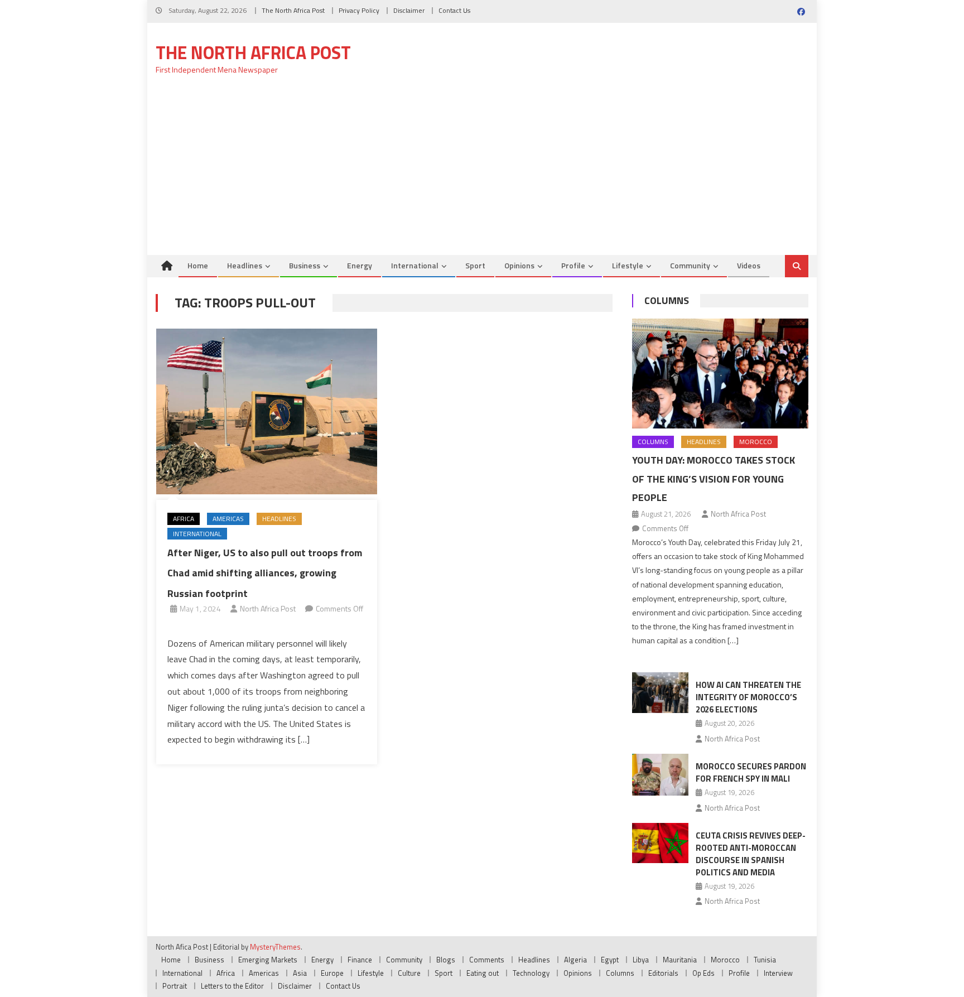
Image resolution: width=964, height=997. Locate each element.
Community (690, 265)
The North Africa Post (293, 10)
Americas (228, 518)
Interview (778, 973)
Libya (641, 959)
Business (304, 265)
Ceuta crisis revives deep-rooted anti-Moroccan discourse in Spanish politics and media (751, 854)
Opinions (519, 265)
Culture (409, 973)
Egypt (610, 959)
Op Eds (703, 973)
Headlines (244, 265)
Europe (332, 973)
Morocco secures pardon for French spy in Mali (751, 772)
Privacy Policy (359, 10)
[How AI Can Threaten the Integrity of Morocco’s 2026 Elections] (660, 692)
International (414, 265)
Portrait (174, 985)
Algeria (575, 959)
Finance (360, 959)
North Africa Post (268, 608)
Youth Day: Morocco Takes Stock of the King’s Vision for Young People (713, 478)
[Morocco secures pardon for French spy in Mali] (660, 775)
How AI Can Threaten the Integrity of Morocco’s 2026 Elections (748, 697)
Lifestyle (627, 265)
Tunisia (765, 959)
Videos (748, 265)
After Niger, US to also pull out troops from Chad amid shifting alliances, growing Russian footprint (264, 573)
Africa (183, 518)
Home (197, 265)
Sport (475, 265)
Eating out (482, 973)
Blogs (445, 959)
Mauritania (680, 959)
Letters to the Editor (232, 985)
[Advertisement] (482, 171)
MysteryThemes (275, 946)
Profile (573, 265)
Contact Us (454, 10)
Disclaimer (409, 10)
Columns (666, 300)
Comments (486, 959)
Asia (300, 973)
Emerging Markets (267, 959)
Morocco (755, 441)
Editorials (663, 973)
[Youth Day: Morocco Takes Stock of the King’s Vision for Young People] (720, 373)
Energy (359, 265)
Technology (531, 973)
